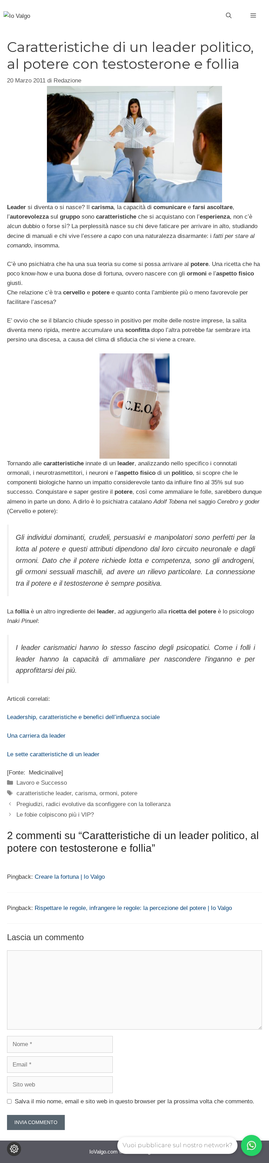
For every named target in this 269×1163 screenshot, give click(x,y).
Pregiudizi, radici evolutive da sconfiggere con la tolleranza (93, 804)
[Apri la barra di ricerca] (228, 16)
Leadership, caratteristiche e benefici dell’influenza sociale (83, 717)
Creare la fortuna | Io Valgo (70, 876)
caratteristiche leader (43, 793)
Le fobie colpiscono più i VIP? (55, 814)
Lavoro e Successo (41, 782)
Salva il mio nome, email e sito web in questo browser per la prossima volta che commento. (134, 1101)
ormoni (108, 793)
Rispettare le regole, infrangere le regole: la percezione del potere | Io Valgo (133, 908)
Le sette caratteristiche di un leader (53, 754)
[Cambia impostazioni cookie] (14, 1149)
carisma (85, 793)
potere (129, 793)
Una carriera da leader (36, 735)
